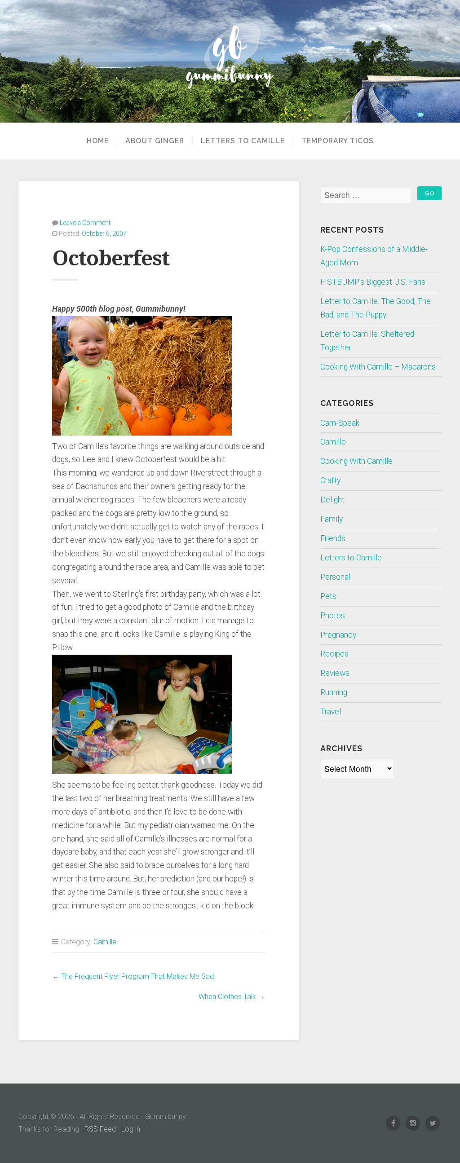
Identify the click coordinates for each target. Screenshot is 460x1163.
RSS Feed (100, 1129)
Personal (335, 577)
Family (331, 519)
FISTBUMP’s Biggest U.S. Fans (372, 282)
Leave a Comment (85, 222)
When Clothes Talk (227, 996)
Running (333, 692)
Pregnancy (338, 634)
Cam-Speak (339, 423)
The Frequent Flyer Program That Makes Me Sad (137, 976)
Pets (328, 596)
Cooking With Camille (356, 461)
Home (98, 141)
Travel (330, 711)
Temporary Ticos (337, 141)
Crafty (330, 480)
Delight (332, 499)
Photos (332, 615)
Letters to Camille (243, 141)
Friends (332, 538)
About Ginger (154, 141)
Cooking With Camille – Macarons (378, 366)
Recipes (334, 653)
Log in (130, 1129)
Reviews (334, 673)
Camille (104, 942)
